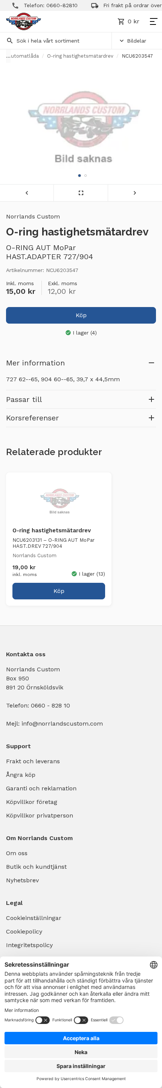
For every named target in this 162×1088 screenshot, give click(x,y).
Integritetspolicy (29, 945)
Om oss (17, 853)
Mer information (35, 362)
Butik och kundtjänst (36, 866)
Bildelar (136, 41)
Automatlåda (23, 56)
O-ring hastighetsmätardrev (80, 56)
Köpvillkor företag (31, 801)
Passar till (24, 399)
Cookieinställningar (33, 917)
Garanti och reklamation (41, 788)
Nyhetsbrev (22, 880)
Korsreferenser (32, 417)
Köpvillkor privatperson (39, 815)
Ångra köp (20, 774)
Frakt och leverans (33, 761)
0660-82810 (53, 5)
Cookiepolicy (24, 931)
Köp (81, 315)
